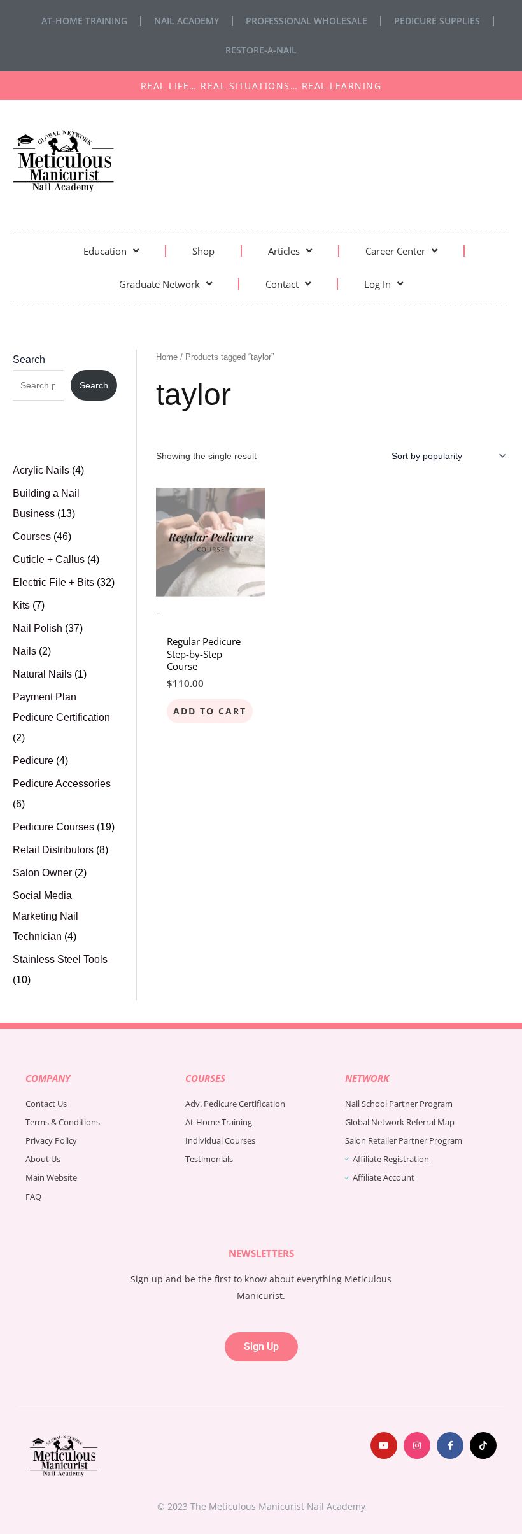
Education (105, 251)
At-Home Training (84, 21)
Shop (203, 251)
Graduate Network (159, 284)
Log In (377, 284)
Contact (282, 284)
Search (29, 359)
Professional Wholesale (306, 21)
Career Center (395, 251)
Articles (284, 251)
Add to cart (209, 711)
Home (167, 357)
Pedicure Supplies (437, 21)
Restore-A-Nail (261, 50)
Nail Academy (186, 21)
